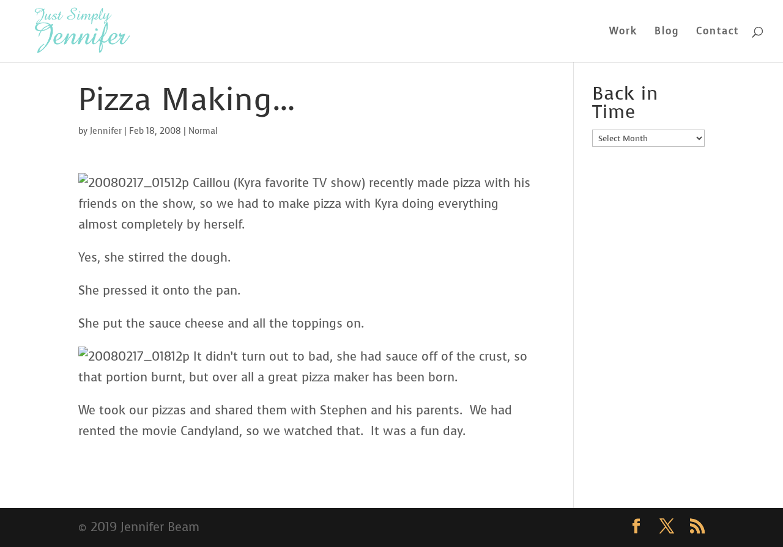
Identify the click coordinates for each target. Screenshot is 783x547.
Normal (203, 131)
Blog (667, 32)
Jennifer (106, 131)
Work (623, 32)
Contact (717, 32)
